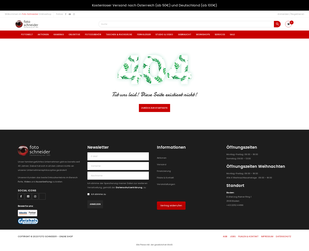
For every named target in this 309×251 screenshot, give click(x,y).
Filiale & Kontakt (165, 177)
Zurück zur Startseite (154, 108)
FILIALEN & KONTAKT (248, 236)
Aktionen (161, 157)
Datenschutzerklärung (129, 187)
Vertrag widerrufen (171, 205)
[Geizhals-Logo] (28, 221)
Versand (161, 164)
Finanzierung (164, 171)
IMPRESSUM (267, 236)
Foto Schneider (30, 14)
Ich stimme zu (98, 194)
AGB (225, 236)
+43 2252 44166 (234, 205)
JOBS (233, 236)
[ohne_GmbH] (35, 151)
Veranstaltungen (166, 184)
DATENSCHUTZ (283, 236)
